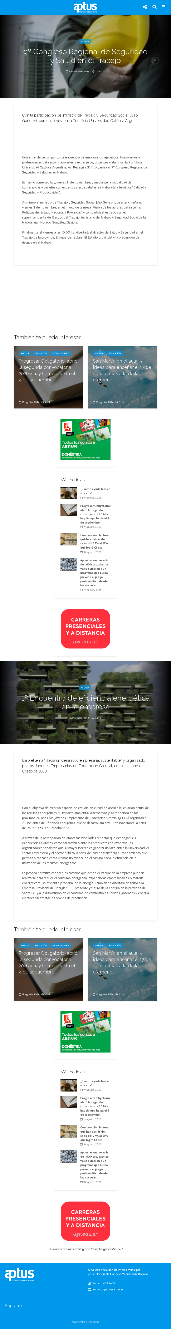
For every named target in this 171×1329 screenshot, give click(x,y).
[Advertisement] (86, 137)
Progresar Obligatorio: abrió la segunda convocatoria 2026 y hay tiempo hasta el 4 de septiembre (48, 370)
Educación (41, 353)
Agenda (85, 41)
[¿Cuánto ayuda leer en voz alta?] (68, 493)
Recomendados (60, 353)
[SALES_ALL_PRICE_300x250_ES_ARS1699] (85, 439)
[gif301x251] (85, 629)
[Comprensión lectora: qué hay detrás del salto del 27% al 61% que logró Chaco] (68, 539)
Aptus (96, 1321)
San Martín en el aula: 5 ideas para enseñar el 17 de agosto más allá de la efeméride (122, 370)
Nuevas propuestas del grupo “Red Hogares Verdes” (85, 1249)
